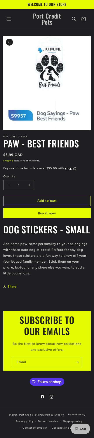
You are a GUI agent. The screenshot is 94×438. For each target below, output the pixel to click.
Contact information (35, 427)
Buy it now (47, 213)
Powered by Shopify (51, 414)
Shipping (8, 160)
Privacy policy (25, 421)
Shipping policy (72, 421)
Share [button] (12, 286)
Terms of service (48, 421)
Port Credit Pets (29, 414)
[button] (9, 19)
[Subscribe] (77, 362)
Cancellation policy (64, 427)
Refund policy (76, 414)
